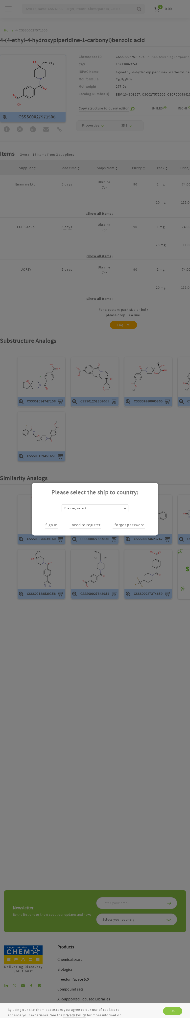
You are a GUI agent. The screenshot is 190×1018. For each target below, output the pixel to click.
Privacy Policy (74, 1015)
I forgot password (129, 524)
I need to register (85, 524)
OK (172, 1011)
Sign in (51, 524)
